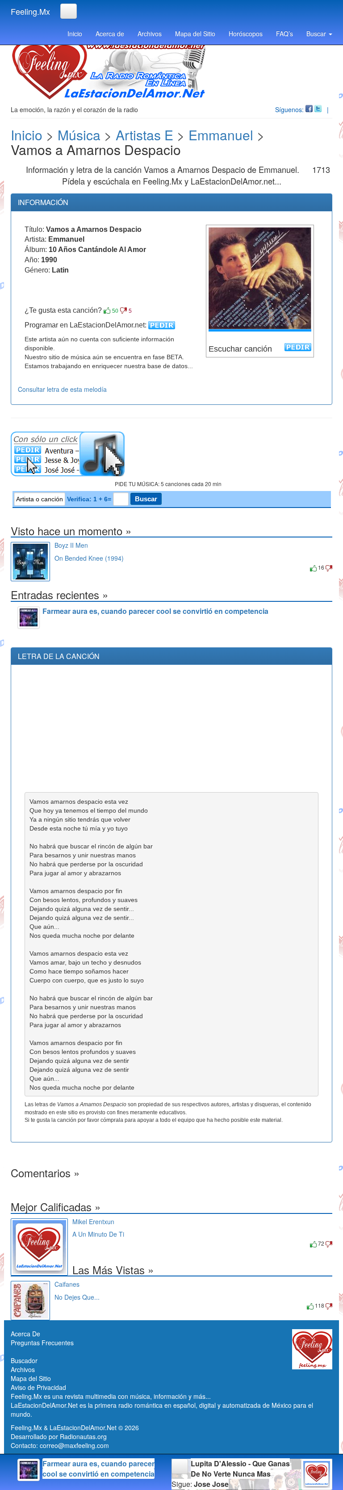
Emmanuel (220, 134)
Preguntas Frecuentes (42, 1342)
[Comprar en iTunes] (64, 567)
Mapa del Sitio (195, 33)
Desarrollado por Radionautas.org (59, 1436)
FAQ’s (284, 33)
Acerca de (110, 33)
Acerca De (25, 1333)
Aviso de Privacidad (38, 1387)
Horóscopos (246, 33)
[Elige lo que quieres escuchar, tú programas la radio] (171, 454)
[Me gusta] (107, 310)
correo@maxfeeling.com (74, 1445)
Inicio (74, 33)
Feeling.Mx (30, 11)
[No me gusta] (123, 310)
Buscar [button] (317, 33)
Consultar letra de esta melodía (62, 389)
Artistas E (144, 134)
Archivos (150, 33)
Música (79, 134)
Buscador (24, 1360)
